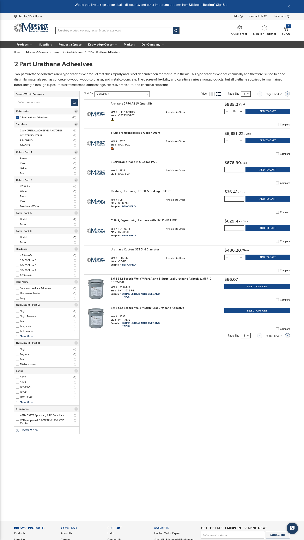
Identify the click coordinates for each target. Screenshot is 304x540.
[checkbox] (17, 117)
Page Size (233, 93)
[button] (24, 44)
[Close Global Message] (289, 6)
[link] (259, 93)
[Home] (31, 27)
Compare (285, 124)
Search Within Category (30, 94)
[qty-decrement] (227, 111)
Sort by (88, 93)
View (204, 93)
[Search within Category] (74, 102)
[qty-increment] (241, 111)
